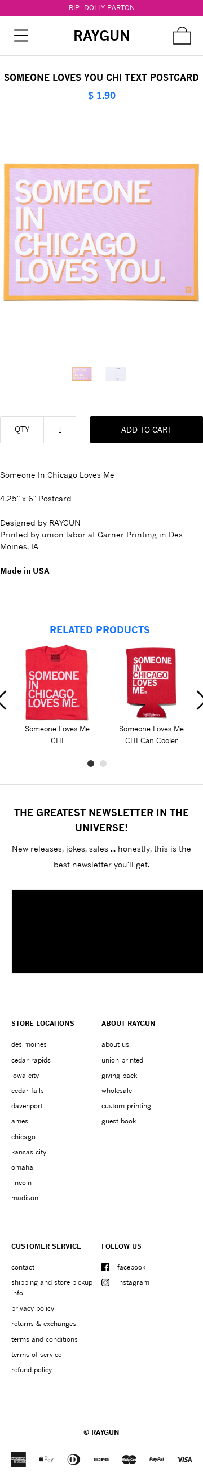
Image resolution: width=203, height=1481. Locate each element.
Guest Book (119, 1121)
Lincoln (21, 1182)
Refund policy (31, 1369)
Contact (22, 1267)
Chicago (23, 1136)
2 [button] (103, 763)
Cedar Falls (27, 1090)
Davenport (27, 1105)
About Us (115, 1044)
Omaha (22, 1167)
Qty (22, 429)
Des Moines (29, 1044)
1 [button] (90, 763)
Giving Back (119, 1075)
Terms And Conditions (44, 1339)
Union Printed (122, 1060)
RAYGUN (105, 1432)
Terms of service (36, 1354)
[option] (84, 374)
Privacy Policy (32, 1308)
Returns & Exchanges (43, 1323)
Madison (24, 1197)
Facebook (131, 1267)
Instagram (133, 1282)
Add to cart (146, 429)
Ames (19, 1121)
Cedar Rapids (31, 1060)
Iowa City (25, 1075)
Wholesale (117, 1090)
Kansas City (28, 1152)
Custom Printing (126, 1105)
